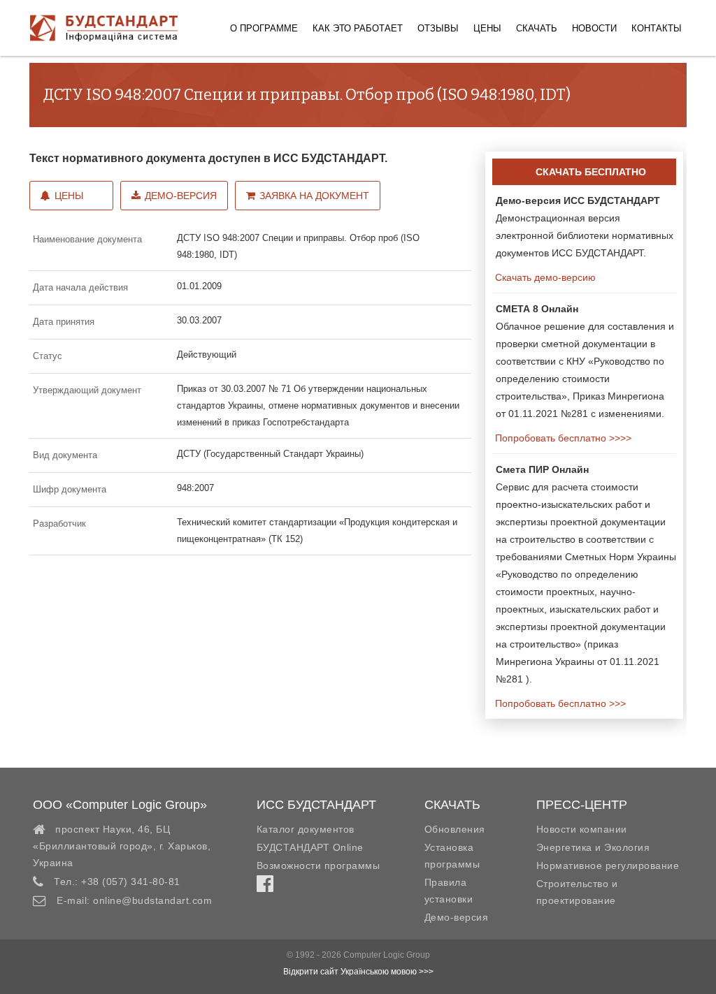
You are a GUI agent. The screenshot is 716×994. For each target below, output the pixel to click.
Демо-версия (181, 195)
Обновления (454, 829)
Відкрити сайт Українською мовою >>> (358, 972)
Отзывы (438, 28)
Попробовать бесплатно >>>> (561, 438)
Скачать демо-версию (544, 277)
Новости (594, 28)
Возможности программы (318, 865)
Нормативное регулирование (608, 865)
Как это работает (358, 28)
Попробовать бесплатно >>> (559, 703)
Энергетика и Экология (593, 847)
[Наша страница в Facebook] (265, 887)
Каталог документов (306, 829)
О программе (264, 28)
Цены (487, 28)
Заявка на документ (314, 195)
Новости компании (581, 829)
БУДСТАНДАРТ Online (310, 847)
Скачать (536, 28)
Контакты (656, 28)
